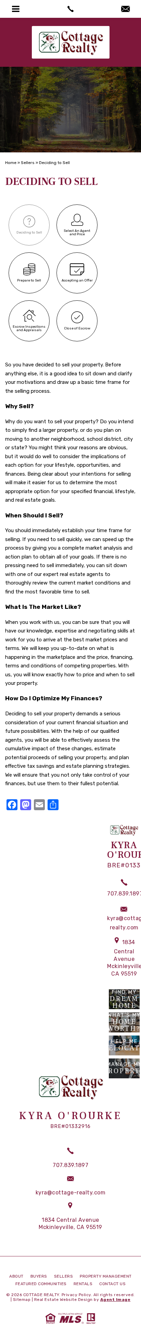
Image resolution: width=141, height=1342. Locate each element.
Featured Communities (41, 1283)
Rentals (83, 1283)
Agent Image (115, 1299)
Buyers (38, 1276)
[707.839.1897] (70, 9)
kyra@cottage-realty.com (71, 1192)
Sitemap (22, 1299)
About (16, 1276)
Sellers (63, 1276)
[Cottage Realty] (71, 42)
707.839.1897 (70, 1165)
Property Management (106, 1276)
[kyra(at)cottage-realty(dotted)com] (125, 9)
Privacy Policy (76, 1294)
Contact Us (112, 1283)
